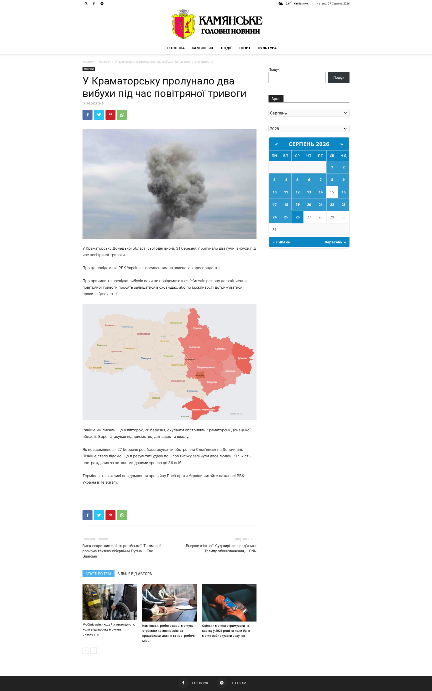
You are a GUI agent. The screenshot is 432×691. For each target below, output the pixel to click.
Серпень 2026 (309, 143)
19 (298, 204)
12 (298, 192)
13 (309, 192)
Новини (104, 61)
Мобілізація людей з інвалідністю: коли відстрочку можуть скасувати (109, 629)
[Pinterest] (111, 115)
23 (344, 204)
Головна (176, 47)
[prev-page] (85, 651)
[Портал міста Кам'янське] (216, 24)
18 (286, 204)
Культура (267, 47)
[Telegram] (102, 3)
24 (274, 217)
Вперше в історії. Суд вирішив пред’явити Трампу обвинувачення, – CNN (221, 548)
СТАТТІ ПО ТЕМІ (99, 574)
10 (274, 192)
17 (274, 204)
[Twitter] (99, 115)
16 (344, 192)
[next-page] (93, 651)
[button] (86, 3)
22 (332, 204)
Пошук (274, 69)
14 (320, 192)
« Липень (281, 242)
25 (286, 217)
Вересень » (335, 242)
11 (286, 192)
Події (226, 47)
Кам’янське (203, 47)
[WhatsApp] (122, 115)
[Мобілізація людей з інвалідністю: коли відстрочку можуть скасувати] (109, 602)
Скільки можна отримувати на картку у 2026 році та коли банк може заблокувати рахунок (226, 631)
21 (320, 204)
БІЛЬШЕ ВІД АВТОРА (135, 574)
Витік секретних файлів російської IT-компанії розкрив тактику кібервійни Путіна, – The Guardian (121, 551)
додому (88, 61)
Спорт (244, 47)
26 (298, 217)
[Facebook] (94, 3)
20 (309, 204)
